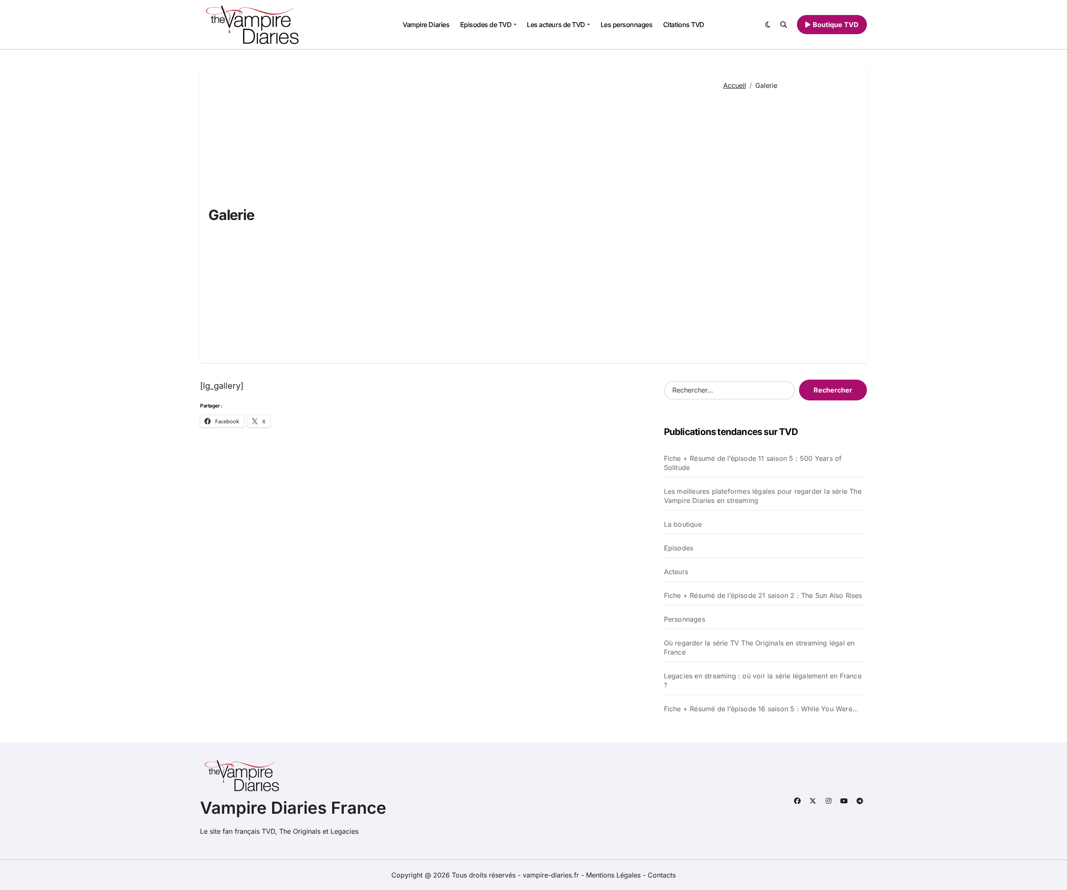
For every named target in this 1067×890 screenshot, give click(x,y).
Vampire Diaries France (293, 808)
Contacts (662, 875)
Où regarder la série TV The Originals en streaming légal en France (759, 647)
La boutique (683, 524)
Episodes (679, 548)
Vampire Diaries (426, 24)
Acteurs (676, 572)
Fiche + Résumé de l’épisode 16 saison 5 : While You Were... (761, 709)
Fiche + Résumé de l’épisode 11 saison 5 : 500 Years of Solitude (753, 463)
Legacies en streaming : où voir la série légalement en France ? (763, 680)
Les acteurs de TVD (556, 24)
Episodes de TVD (486, 24)
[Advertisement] (788, 221)
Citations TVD (683, 24)
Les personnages (627, 24)
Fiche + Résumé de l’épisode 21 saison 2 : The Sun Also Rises (763, 595)
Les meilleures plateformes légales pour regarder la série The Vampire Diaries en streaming (763, 496)
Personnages (684, 619)
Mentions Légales (614, 875)
